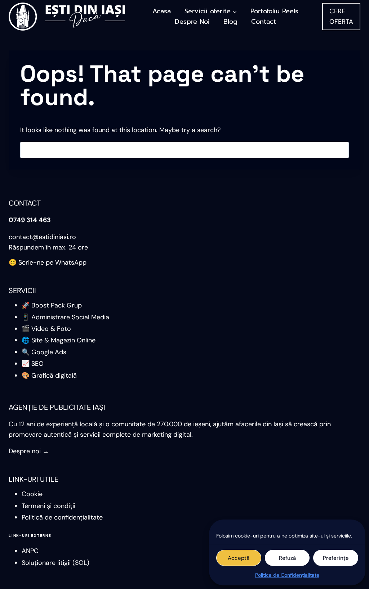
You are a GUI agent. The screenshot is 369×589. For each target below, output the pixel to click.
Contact (263, 22)
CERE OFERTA (341, 16)
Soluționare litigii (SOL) (55, 562)
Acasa (161, 11)
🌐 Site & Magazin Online (58, 340)
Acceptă (238, 558)
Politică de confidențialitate (62, 517)
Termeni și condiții (48, 506)
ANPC (30, 551)
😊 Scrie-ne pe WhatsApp (47, 262)
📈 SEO (33, 363)
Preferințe (336, 558)
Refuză (287, 558)
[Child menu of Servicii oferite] (211, 11)
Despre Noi (192, 22)
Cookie (32, 494)
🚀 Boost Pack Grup (52, 305)
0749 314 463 (30, 220)
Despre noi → (29, 451)
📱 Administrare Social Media (65, 317)
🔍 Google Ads (44, 352)
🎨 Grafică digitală (49, 375)
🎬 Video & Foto (46, 328)
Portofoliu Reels (274, 11)
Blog (230, 22)
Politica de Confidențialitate (287, 575)
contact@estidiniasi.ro (42, 237)
